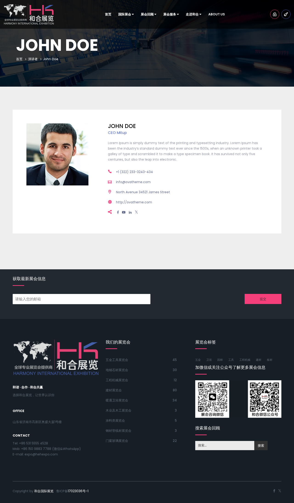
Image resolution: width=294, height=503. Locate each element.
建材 (258, 360)
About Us (216, 14)
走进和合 (192, 14)
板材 (269, 360)
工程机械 (244, 360)
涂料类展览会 (115, 420)
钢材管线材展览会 (118, 430)
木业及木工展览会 (118, 410)
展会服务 (170, 14)
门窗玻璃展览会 (117, 440)
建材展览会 (114, 390)
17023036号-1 (78, 491)
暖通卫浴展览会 (117, 400)
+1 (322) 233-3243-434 (134, 172)
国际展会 (125, 14)
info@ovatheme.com (133, 182)
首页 (108, 14)
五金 (198, 360)
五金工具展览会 (117, 360)
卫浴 (209, 360)
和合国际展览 (44, 491)
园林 (220, 360)
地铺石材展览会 (117, 370)
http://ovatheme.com (134, 202)
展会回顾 (147, 14)
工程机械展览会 (117, 380)
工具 (231, 360)
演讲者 (33, 59)
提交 (263, 299)
